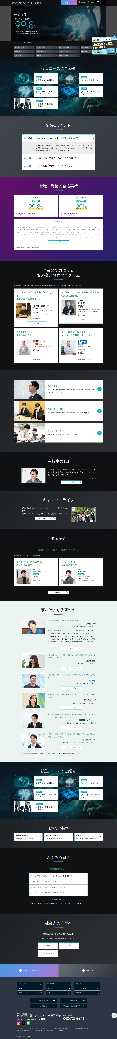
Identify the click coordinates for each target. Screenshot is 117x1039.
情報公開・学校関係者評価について (25, 1031)
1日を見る (71, 482)
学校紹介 (49, 988)
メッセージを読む (36, 323)
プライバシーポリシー (35, 1029)
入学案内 (21, 988)
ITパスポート (68, 945)
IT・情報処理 (47, 945)
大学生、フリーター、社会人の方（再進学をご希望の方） (71, 1006)
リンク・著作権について (22, 1029)
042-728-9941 (73, 1018)
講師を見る (58, 592)
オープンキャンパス (71, 2)
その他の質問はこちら (58, 900)
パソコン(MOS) (47, 953)
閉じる (71, 648)
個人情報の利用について (47, 1029)
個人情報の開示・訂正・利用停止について (63, 1029)
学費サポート (79, 984)
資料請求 (83, 2)
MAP (44, 1019)
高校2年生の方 (43, 1000)
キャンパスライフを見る (45, 518)
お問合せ (92, 2)
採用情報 (61, 1031)
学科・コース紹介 (21, 42)
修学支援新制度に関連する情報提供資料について (46, 1031)
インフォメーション (81, 988)
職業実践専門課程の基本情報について (83, 1029)
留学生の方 (43, 1006)
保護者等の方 (73, 1000)
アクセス (98, 3)
